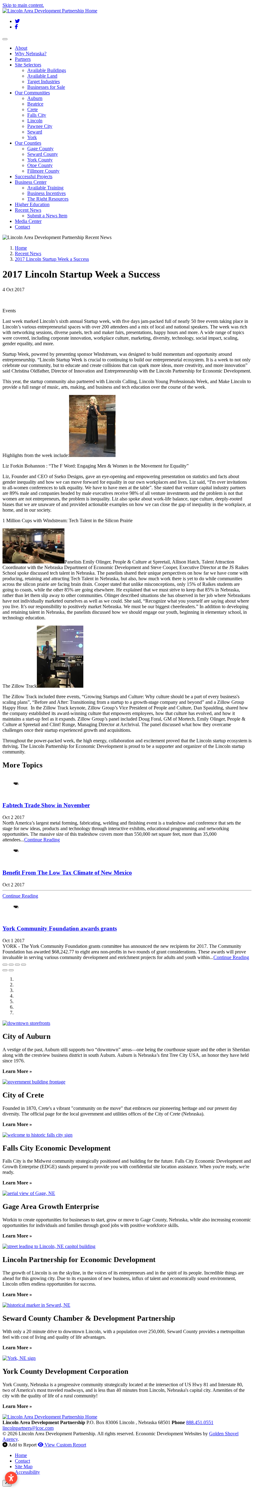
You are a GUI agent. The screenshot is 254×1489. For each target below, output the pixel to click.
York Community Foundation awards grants (59, 928)
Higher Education (32, 204)
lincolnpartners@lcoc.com (28, 1428)
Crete (32, 109)
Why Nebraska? (30, 53)
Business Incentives (46, 193)
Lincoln (34, 120)
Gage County (40, 148)
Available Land (42, 76)
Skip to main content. (23, 5)
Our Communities (32, 92)
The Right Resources (47, 198)
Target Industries (43, 81)
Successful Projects (33, 176)
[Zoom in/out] (23, 965)
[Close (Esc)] (4, 965)
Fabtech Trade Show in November (46, 805)
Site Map (24, 1466)
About (21, 48)
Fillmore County (43, 171)
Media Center (28, 221)
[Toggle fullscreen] (17, 965)
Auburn (34, 98)
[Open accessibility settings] (11, 1478)
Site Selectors (28, 64)
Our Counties (28, 143)
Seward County (42, 154)
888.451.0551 (199, 1422)
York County (40, 159)
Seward (34, 131)
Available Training (45, 187)
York (32, 137)
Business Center (30, 182)
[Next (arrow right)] (11, 970)
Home (21, 1455)
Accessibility (27, 1472)
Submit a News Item (47, 215)
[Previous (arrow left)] (4, 970)
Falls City (36, 115)
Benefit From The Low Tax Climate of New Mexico (67, 872)
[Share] (11, 965)
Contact (22, 226)
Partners (23, 59)
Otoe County (40, 165)
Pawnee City (39, 126)
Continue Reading (42, 839)
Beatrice (35, 103)
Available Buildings (46, 70)
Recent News (28, 210)
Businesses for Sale (46, 87)
